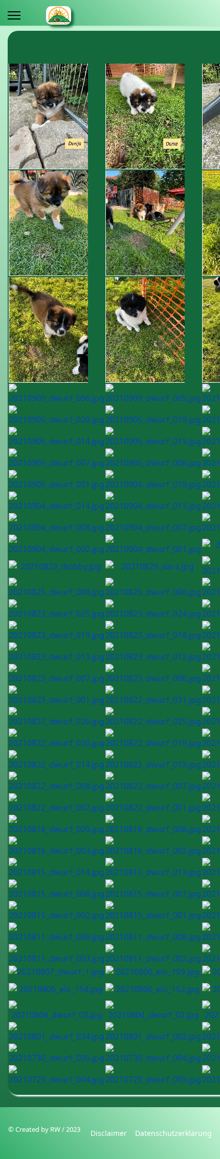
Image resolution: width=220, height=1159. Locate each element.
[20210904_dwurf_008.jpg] (56, 523)
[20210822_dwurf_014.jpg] (56, 760)
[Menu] (14, 15)
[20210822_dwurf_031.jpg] (153, 695)
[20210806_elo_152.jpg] (153, 989)
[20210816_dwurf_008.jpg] (153, 825)
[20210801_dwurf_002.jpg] (153, 1032)
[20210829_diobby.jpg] (56, 566)
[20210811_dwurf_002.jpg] (153, 954)
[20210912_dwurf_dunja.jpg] (56, 116)
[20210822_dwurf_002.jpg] (56, 803)
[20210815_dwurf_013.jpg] (153, 868)
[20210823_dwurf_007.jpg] (56, 674)
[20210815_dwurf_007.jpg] (153, 889)
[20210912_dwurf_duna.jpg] (153, 116)
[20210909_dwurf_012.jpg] (56, 330)
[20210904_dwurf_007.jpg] (153, 523)
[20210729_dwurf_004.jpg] (56, 1075)
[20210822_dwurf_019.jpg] (153, 739)
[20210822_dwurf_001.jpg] (153, 803)
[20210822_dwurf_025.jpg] (153, 717)
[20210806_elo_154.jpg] (56, 989)
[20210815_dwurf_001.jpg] (153, 911)
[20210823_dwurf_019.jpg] (56, 631)
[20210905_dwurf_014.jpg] (56, 437)
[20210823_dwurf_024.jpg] (153, 609)
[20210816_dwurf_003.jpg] (56, 846)
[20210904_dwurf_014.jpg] (56, 502)
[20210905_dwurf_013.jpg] (153, 437)
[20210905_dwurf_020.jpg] (56, 415)
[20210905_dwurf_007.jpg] (56, 458)
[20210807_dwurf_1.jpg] (56, 972)
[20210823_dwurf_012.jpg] (153, 652)
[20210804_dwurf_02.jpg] (153, 1010)
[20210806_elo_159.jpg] (153, 972)
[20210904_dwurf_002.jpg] (56, 545)
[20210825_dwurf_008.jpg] (56, 588)
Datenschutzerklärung (173, 1133)
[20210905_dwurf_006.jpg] (153, 458)
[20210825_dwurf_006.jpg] (153, 588)
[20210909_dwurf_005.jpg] (153, 394)
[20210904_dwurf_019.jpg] (153, 480)
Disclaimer (109, 1133)
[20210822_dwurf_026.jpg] (56, 717)
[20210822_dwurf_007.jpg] (153, 782)
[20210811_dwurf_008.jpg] (153, 932)
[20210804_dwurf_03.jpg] (56, 1010)
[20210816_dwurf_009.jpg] (56, 825)
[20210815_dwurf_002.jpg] (56, 911)
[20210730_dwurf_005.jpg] (56, 1054)
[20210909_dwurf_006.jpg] (56, 394)
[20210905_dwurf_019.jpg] (153, 415)
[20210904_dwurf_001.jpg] (153, 545)
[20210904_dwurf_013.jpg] (153, 502)
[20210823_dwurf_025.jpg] (56, 609)
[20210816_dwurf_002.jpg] (153, 846)
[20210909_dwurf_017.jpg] (153, 223)
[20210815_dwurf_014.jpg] (56, 868)
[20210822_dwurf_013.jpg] (153, 760)
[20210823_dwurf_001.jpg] (56, 695)
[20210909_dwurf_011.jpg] (153, 330)
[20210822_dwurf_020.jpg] (56, 739)
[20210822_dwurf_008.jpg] (56, 782)
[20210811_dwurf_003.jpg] (56, 954)
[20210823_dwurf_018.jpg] (153, 631)
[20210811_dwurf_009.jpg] (56, 932)
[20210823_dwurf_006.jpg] (153, 674)
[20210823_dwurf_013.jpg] (56, 652)
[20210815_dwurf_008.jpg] (56, 889)
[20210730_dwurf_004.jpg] (153, 1054)
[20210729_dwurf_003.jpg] (153, 1075)
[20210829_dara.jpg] (153, 566)
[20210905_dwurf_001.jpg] (56, 480)
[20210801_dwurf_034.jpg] (56, 1032)
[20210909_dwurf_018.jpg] (56, 223)
